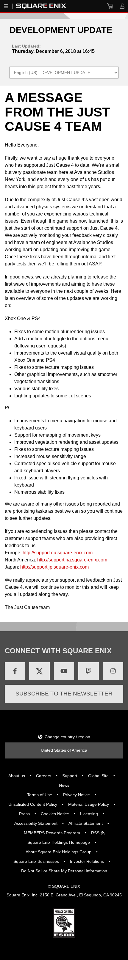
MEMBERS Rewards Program (52, 832)
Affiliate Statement (85, 823)
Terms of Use (39, 794)
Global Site (98, 775)
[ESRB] (64, 936)
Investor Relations (87, 861)
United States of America (64, 750)
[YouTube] (64, 671)
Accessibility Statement (35, 823)
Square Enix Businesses (36, 861)
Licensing (89, 813)
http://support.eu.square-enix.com (58, 552)
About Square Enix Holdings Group (58, 851)
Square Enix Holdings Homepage (58, 842)
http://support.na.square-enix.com (72, 559)
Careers (43, 775)
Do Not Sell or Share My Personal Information (64, 870)
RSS (96, 832)
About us (16, 775)
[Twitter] (39, 671)
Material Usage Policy (88, 804)
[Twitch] (88, 671)
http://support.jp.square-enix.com (54, 566)
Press (24, 813)
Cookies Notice (55, 813)
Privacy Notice (76, 794)
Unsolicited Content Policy (32, 804)
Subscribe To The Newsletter (64, 693)
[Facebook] (15, 671)
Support (69, 775)
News (64, 785)
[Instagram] (113, 671)
